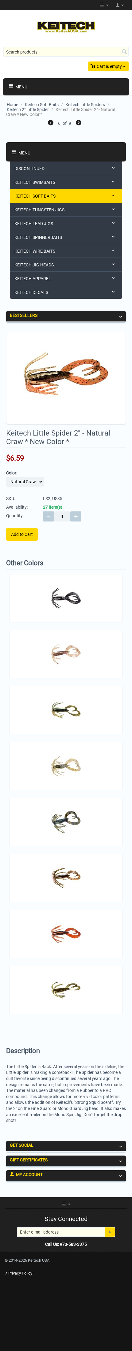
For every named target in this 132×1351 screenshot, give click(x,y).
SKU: (10, 498)
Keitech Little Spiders (85, 104)
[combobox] (66, 52)
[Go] (110, 1232)
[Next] (78, 123)
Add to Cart (22, 534)
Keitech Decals (31, 292)
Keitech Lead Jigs (33, 223)
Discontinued (29, 168)
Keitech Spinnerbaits (38, 237)
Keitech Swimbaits (34, 182)
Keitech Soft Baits (42, 104)
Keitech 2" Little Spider (28, 109)
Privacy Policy (20, 1273)
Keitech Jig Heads (34, 264)
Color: (11, 472)
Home (12, 104)
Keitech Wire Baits (34, 251)
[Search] (124, 52)
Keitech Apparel (32, 278)
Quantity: (15, 515)
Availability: (17, 507)
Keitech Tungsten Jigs (39, 209)
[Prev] (50, 123)
